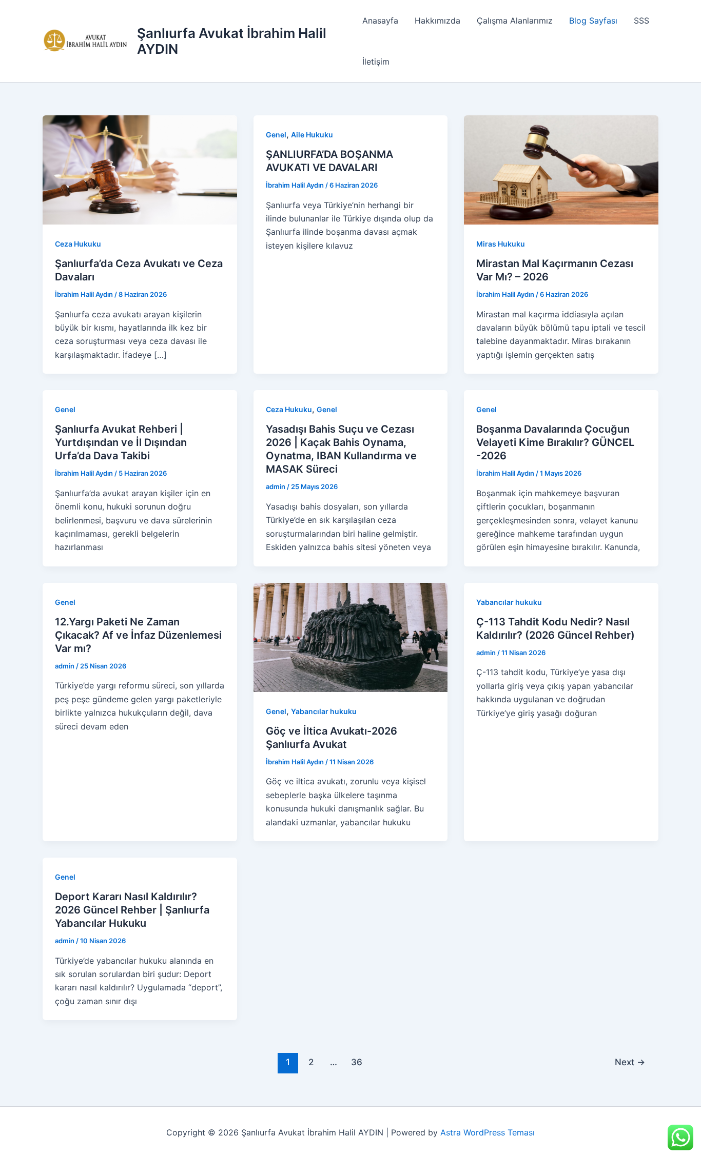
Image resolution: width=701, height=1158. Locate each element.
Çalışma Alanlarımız (515, 20)
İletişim (376, 61)
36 (356, 1062)
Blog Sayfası (593, 20)
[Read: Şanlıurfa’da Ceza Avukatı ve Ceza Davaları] (140, 169)
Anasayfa (380, 20)
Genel (276, 134)
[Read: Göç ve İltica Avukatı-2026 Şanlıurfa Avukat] (351, 637)
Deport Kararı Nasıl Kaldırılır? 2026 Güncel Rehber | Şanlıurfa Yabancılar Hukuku (132, 909)
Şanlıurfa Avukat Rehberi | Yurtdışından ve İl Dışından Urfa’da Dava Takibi (121, 442)
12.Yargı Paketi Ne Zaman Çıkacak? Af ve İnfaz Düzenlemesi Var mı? (138, 635)
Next (630, 1062)
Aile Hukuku (312, 134)
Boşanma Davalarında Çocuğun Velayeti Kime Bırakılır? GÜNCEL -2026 (555, 442)
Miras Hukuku (500, 243)
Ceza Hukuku (78, 243)
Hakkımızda (437, 20)
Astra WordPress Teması (487, 1132)
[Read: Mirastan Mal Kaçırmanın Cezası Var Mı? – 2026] (561, 169)
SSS (641, 20)
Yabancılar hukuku (324, 711)
